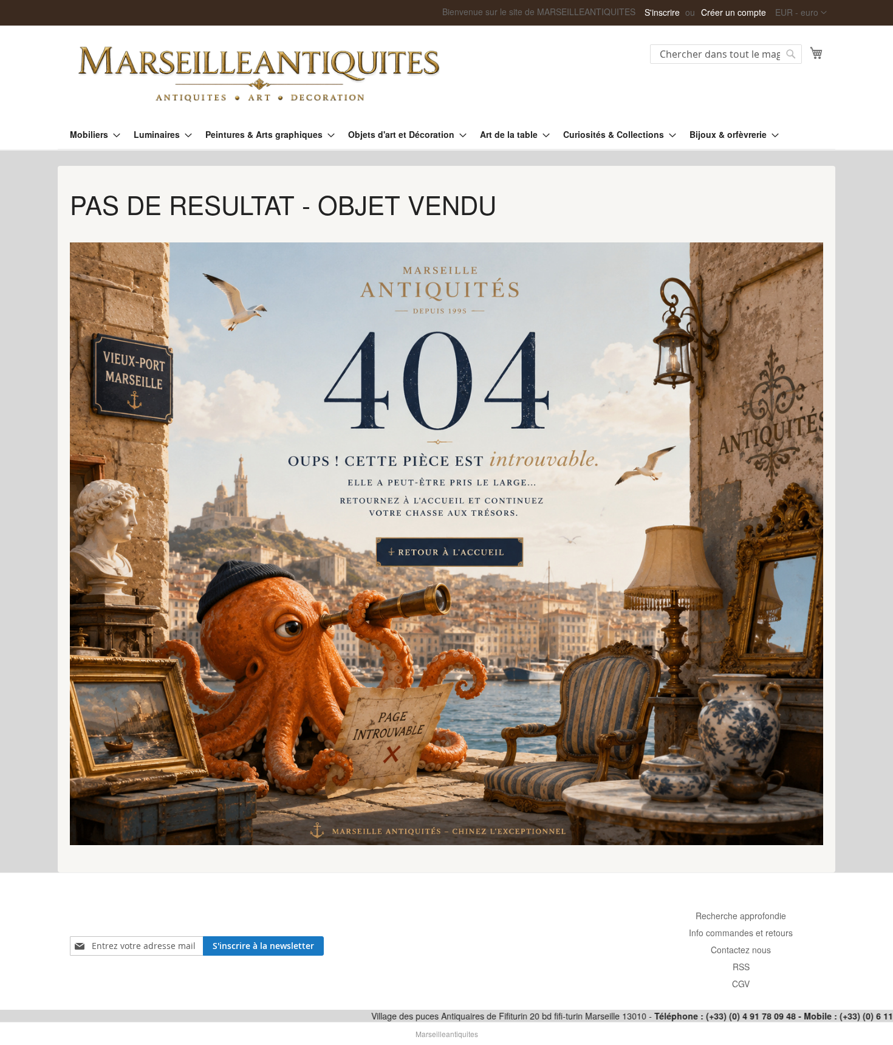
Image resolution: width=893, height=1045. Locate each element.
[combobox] (726, 54)
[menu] (446, 134)
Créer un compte (733, 12)
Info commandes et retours (741, 933)
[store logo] (258, 72)
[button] (801, 12)
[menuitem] (91, 134)
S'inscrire (662, 12)
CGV (741, 984)
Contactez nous (741, 950)
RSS (741, 967)
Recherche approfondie (741, 916)
